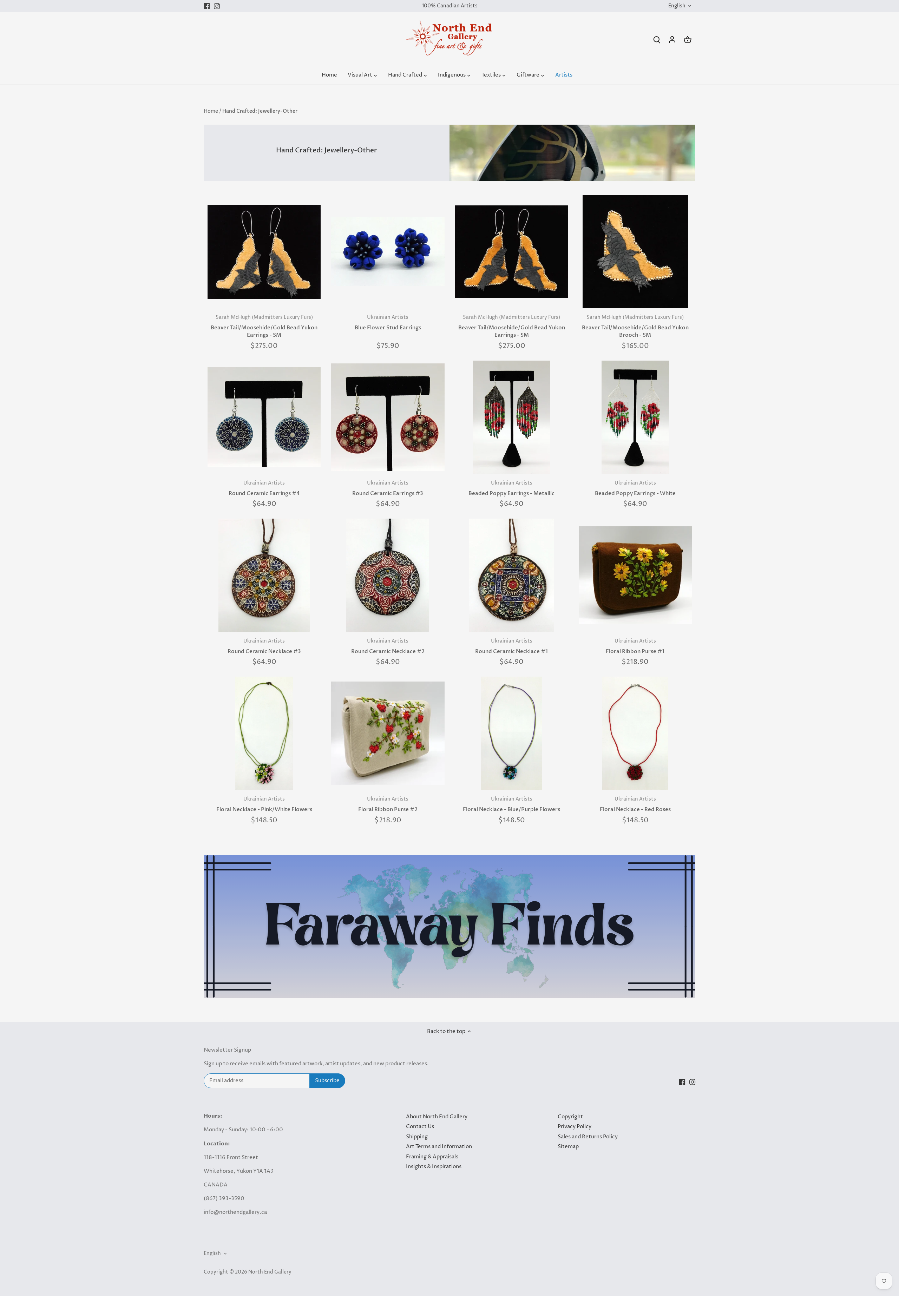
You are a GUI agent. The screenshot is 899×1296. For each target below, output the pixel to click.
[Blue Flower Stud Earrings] (387, 251)
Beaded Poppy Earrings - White (635, 488)
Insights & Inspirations (433, 1166)
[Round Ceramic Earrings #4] (264, 417)
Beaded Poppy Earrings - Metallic (511, 488)
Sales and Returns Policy (588, 1136)
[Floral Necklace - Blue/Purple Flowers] (511, 733)
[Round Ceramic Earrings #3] (387, 417)
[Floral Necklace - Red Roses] (635, 733)
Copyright (570, 1116)
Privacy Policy (574, 1126)
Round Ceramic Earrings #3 (387, 488)
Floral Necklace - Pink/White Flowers (264, 804)
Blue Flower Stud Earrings (388, 322)
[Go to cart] (687, 39)
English (676, 6)
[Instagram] (217, 6)
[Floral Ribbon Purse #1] (635, 575)
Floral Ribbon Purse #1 (635, 646)
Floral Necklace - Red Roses (635, 804)
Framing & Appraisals (432, 1156)
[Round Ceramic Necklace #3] (264, 575)
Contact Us (420, 1126)
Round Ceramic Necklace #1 (511, 646)
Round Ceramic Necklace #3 (264, 646)
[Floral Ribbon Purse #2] (387, 733)
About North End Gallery (436, 1116)
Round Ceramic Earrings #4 (264, 488)
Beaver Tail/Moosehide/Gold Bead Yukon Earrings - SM (264, 326)
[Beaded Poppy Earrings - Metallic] (511, 417)
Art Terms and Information (439, 1146)
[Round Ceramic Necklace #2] (387, 575)
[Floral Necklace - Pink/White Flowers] (264, 733)
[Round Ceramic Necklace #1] (511, 575)
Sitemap (568, 1146)
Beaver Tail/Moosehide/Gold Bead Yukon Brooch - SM (635, 326)
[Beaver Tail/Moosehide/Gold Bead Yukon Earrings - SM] (264, 251)
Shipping (417, 1136)
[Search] (656, 39)
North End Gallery (269, 1272)
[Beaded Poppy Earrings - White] (635, 417)
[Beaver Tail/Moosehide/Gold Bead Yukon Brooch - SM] (635, 251)
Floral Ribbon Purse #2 (388, 804)
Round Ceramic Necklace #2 (388, 646)
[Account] (672, 39)
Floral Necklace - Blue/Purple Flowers (511, 804)
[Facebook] (207, 6)
